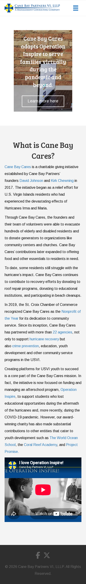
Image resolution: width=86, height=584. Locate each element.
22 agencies (62, 332)
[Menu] (75, 8)
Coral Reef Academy (40, 445)
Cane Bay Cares (18, 167)
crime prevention (25, 346)
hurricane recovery (44, 339)
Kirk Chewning (62, 181)
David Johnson (31, 181)
